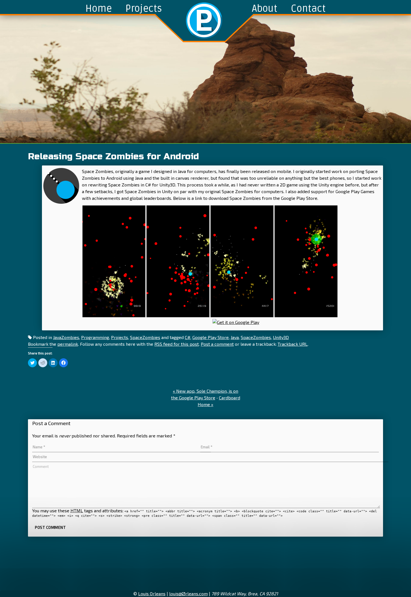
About (264, 9)
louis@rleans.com (188, 593)
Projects (143, 9)
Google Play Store (210, 337)
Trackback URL (293, 344)
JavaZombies (66, 337)
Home (98, 9)
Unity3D (281, 337)
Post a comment (217, 344)
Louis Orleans (152, 593)
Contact (308, 9)
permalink (67, 344)
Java (235, 337)
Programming (95, 337)
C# (187, 337)
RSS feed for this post (176, 344)
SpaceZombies (145, 337)
